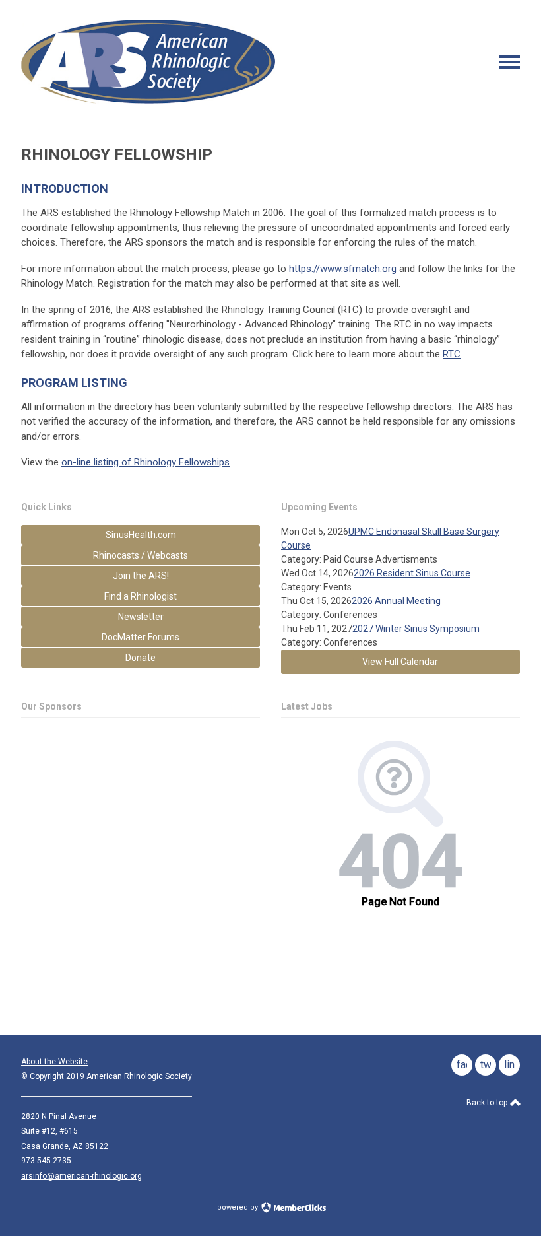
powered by (238, 1207)
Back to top (487, 1102)
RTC (452, 354)
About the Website (54, 1061)
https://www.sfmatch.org (343, 269)
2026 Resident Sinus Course (412, 573)
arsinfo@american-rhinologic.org (81, 1176)
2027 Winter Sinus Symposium (416, 628)
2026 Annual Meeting (396, 601)
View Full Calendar (400, 661)
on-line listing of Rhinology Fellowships (145, 462)
